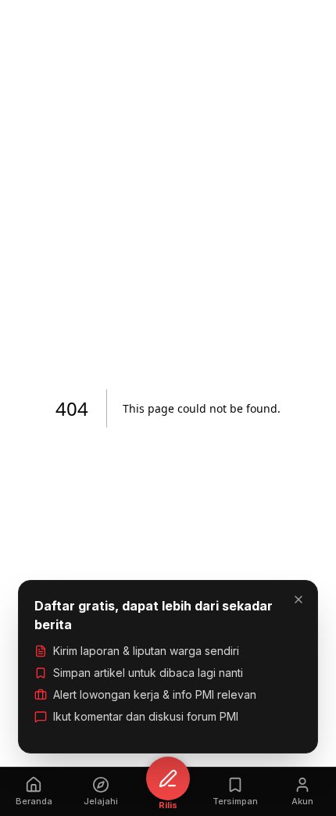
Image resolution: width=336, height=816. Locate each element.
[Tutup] (298, 599)
